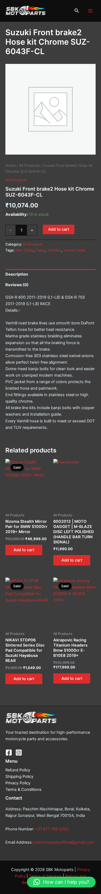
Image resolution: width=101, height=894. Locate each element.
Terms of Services (45, 876)
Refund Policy (17, 770)
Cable (40, 250)
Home (10, 165)
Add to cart (58, 229)
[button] (76, 10)
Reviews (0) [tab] (17, 284)
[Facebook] (8, 752)
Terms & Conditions (23, 789)
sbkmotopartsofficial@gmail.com (64, 842)
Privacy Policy (17, 783)
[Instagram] (18, 752)
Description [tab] (16, 274)
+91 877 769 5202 (52, 829)
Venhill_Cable (74, 250)
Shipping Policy (19, 776)
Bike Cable (24, 250)
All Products (29, 165)
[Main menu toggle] (90, 10)
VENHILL (54, 250)
